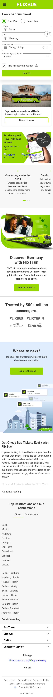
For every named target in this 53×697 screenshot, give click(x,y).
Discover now (26, 120)
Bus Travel (9, 627)
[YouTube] (26, 673)
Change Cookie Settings (30, 687)
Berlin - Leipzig (9, 586)
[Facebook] (25, 673)
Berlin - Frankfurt (10, 608)
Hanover (6, 560)
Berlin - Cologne (10, 590)
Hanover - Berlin (10, 581)
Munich (5, 529)
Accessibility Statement (34, 684)
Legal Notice (15, 684)
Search (26, 73)
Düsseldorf (7, 551)
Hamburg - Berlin (10, 577)
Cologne (6, 542)
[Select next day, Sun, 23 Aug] (47, 47)
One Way (12, 21)
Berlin (5, 525)
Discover (8, 633)
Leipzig (5, 564)
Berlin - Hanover (10, 599)
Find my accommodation (20, 65)
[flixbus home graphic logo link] (26, 4)
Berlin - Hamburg (10, 573)
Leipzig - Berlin (9, 595)
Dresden (6, 555)
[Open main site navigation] (4, 4)
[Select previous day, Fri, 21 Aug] (43, 47)
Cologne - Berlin (10, 604)
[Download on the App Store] (37, 660)
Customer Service (14, 646)
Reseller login (10, 680)
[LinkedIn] (27, 673)
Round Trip (32, 21)
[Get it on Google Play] (19, 660)
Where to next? (26, 287)
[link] (26, 387)
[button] (26, 29)
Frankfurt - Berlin (10, 612)
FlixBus (7, 640)
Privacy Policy (24, 680)
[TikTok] (29, 673)
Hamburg (6, 533)
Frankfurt (6, 538)
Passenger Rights (41, 680)
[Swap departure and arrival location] (46, 33)
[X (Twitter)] (28, 673)
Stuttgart (7, 547)
